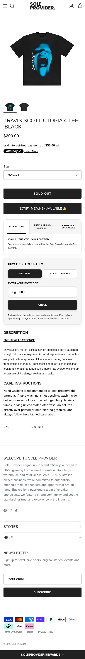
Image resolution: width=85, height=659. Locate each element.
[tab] (17, 227)
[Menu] (5, 6)
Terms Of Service (12, 632)
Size (6, 166)
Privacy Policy (45, 632)
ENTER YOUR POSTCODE (23, 283)
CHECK (42, 304)
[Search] (14, 6)
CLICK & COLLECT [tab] (60, 273)
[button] (42, 654)
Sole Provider (19, 644)
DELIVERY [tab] (25, 273)
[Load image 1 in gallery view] (42, 55)
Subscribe (42, 592)
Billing (30, 632)
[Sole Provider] (42, 6)
